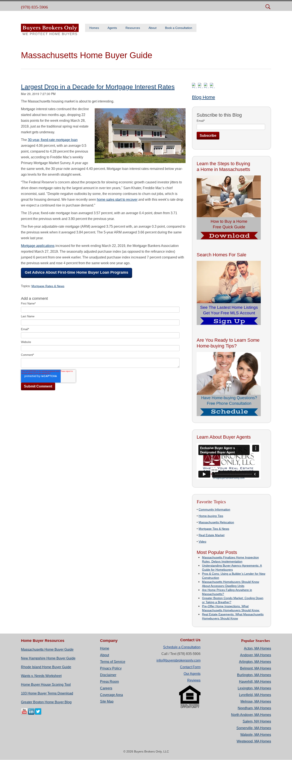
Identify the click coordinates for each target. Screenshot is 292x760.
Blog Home (203, 97)
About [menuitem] (152, 28)
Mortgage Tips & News (214, 528)
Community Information (214, 509)
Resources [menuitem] (132, 28)
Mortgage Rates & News (47, 286)
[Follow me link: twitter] (38, 714)
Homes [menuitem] (94, 28)
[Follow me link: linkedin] (31, 714)
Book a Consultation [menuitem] (178, 28)
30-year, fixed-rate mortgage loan (53, 140)
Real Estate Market (211, 535)
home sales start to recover (117, 199)
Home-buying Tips (211, 516)
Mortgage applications (38, 246)
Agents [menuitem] (112, 28)
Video (202, 541)
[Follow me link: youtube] (24, 714)
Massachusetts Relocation (216, 522)
